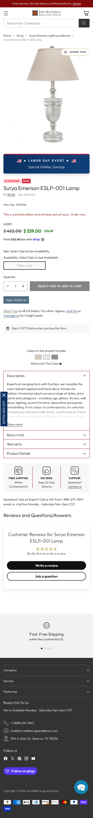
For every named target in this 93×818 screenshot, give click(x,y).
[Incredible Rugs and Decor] (46, 13)
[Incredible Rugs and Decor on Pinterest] (19, 759)
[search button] (84, 23)
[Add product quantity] (23, 286)
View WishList (16, 300)
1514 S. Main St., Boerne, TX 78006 (34, 739)
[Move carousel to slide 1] (41, 648)
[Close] (4, 395)
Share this (78, 52)
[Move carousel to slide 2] (45, 648)
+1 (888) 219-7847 (22, 723)
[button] (81, 787)
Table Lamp (24, 265)
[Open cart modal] (86, 13)
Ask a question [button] (46, 576)
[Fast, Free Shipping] (46, 625)
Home (7, 35)
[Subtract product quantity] (7, 286)
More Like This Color (46, 364)
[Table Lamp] (46, 94)
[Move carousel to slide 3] (48, 648)
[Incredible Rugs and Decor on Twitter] (12, 759)
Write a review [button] (46, 565)
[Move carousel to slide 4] (51, 648)
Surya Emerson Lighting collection (50, 35)
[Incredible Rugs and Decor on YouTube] (33, 759)
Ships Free (10, 311)
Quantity (9, 277)
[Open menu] (5, 13)
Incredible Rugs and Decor (42, 790)
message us (11, 315)
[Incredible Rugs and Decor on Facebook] (5, 759)
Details (77, 3)
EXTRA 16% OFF (4, 412)
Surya (20, 35)
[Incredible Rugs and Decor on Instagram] (26, 759)
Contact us (74, 486)
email (7, 504)
